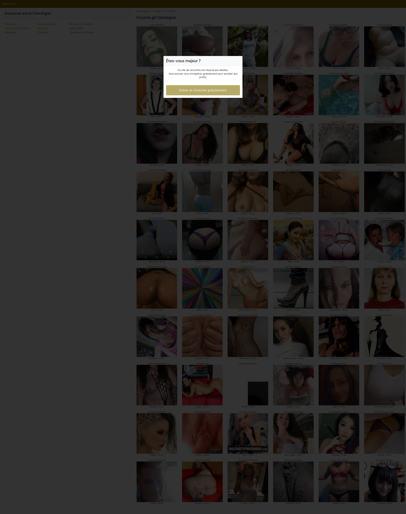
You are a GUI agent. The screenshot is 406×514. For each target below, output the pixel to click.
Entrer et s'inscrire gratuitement (203, 90)
